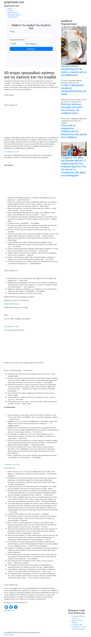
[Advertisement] (31, 122)
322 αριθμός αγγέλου (11, 152)
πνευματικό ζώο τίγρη (12, 464)
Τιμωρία (10, 10)
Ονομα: (12, 31)
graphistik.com (14, 2)
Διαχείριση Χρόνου (14, 15)
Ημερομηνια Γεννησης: (17, 40)
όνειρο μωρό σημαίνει (12, 304)
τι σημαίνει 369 (77, 625)
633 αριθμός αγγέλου (11, 326)
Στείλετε (31, 49)
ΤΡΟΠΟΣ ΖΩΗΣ (13, 17)
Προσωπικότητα (13, 13)
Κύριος (10, 8)
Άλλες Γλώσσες (9, 634)
